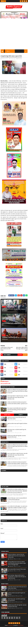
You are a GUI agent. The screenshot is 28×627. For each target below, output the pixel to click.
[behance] (26, 1)
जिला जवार (20, 58)
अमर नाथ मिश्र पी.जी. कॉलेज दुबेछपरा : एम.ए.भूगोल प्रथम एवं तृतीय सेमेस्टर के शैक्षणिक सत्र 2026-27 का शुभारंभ (17, 506)
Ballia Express (5, 381)
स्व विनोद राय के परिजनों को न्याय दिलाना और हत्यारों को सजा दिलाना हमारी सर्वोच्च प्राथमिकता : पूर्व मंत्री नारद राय (17, 402)
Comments (21, 414)
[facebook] (20, 1)
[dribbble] (13, 623)
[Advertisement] (14, 35)
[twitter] (22, 1)
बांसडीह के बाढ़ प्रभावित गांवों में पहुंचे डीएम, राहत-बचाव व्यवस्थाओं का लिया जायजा (14, 338)
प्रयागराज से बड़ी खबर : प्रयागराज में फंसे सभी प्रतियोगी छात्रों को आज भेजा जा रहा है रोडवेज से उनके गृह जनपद (16, 556)
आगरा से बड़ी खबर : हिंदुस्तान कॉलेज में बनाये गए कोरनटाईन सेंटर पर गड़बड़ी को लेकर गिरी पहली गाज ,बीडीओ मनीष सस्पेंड (17, 576)
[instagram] (24, 1)
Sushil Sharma (20, 625)
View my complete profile (5, 383)
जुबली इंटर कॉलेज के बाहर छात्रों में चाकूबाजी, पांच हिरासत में (17, 424)
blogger (25, 354)
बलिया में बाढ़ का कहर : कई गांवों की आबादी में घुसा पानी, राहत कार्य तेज (14, 324)
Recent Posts (7, 414)
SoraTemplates (10, 625)
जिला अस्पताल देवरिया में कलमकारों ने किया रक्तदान (17, 569)
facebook (20, 354)
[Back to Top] (19, 623)
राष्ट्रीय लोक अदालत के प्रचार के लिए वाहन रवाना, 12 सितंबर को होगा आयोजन (13, 310)
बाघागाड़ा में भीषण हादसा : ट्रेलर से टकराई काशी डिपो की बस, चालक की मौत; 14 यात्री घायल (17, 498)
